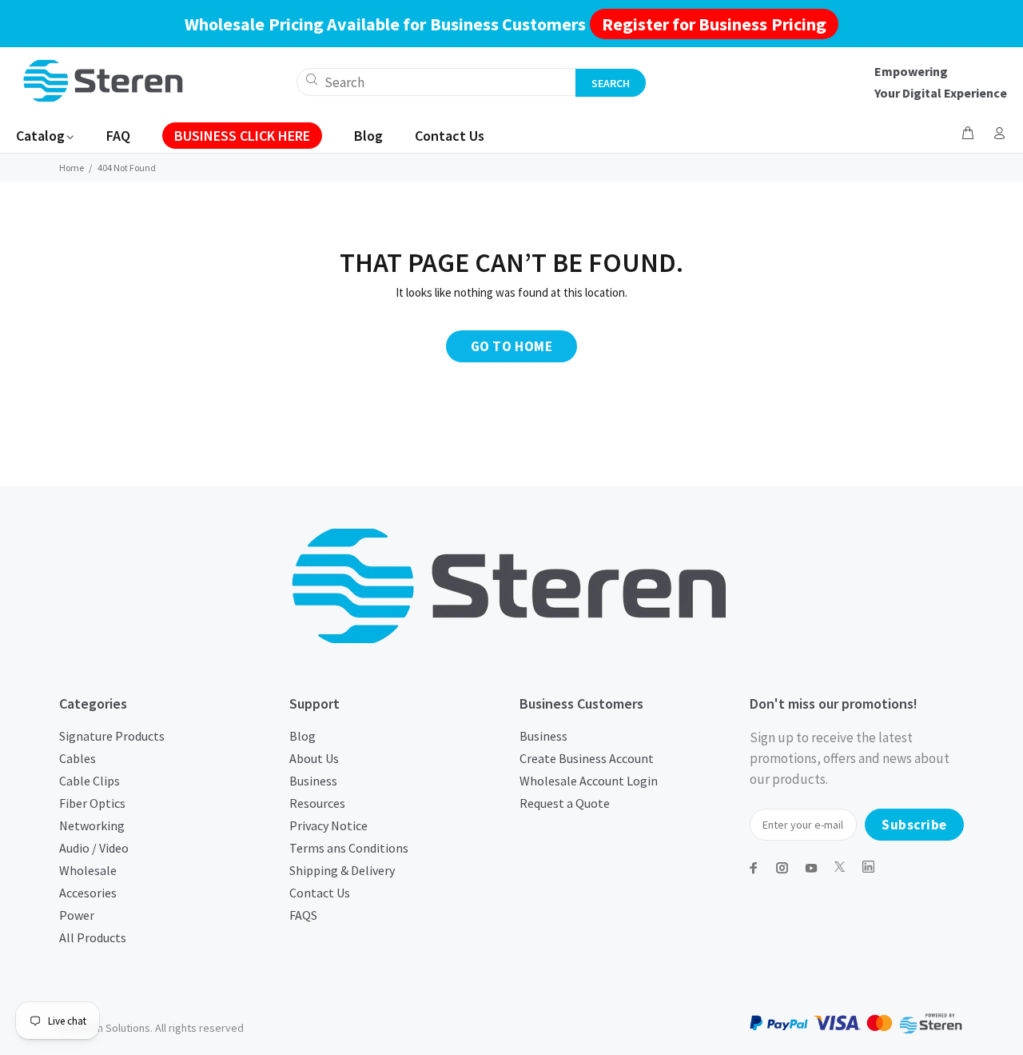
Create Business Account (586, 758)
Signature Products (112, 736)
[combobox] (436, 82)
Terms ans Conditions (348, 848)
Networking (92, 825)
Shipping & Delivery (342, 870)
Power (76, 915)
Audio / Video (94, 848)
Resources (317, 803)
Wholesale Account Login (588, 781)
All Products (92, 937)
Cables (77, 758)
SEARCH (610, 83)
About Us (314, 758)
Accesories (88, 893)
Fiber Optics (92, 803)
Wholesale (88, 870)
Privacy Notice (328, 825)
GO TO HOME (511, 346)
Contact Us (319, 893)
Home (71, 168)
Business (313, 781)
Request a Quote (564, 803)
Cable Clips (89, 781)
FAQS (303, 915)
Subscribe (914, 824)
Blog (302, 736)
